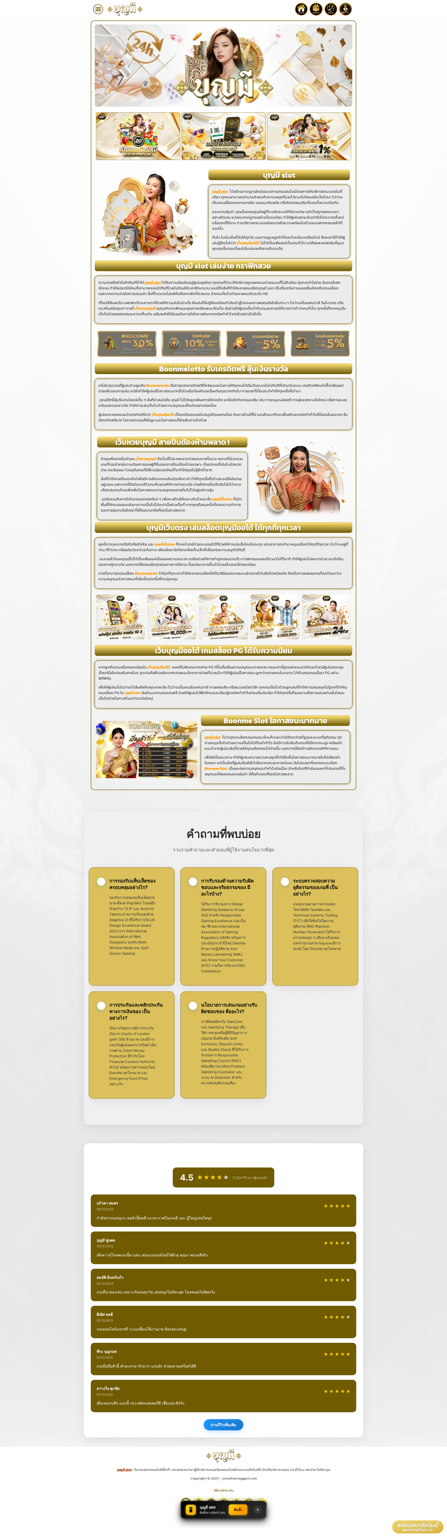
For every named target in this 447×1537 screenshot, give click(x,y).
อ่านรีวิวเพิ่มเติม (223, 1424)
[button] (98, 9)
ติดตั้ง (238, 1510)
